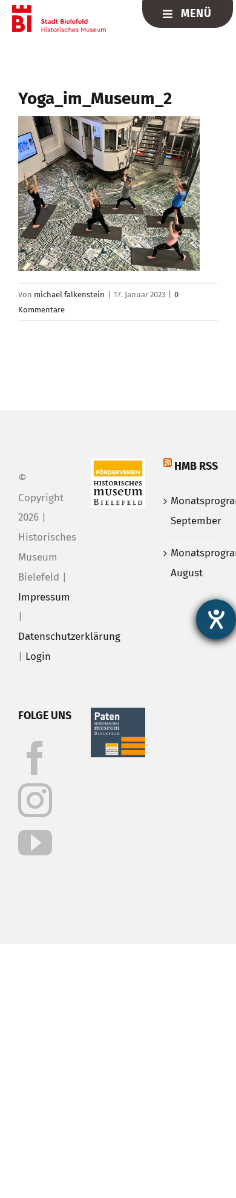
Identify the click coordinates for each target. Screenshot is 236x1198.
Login (38, 656)
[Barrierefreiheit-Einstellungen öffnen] (216, 619)
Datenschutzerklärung (69, 636)
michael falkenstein (69, 294)
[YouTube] (35, 843)
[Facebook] (35, 758)
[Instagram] (35, 800)
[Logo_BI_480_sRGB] (58, 10)
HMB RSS (196, 466)
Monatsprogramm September (191, 511)
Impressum (44, 597)
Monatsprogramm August (191, 563)
